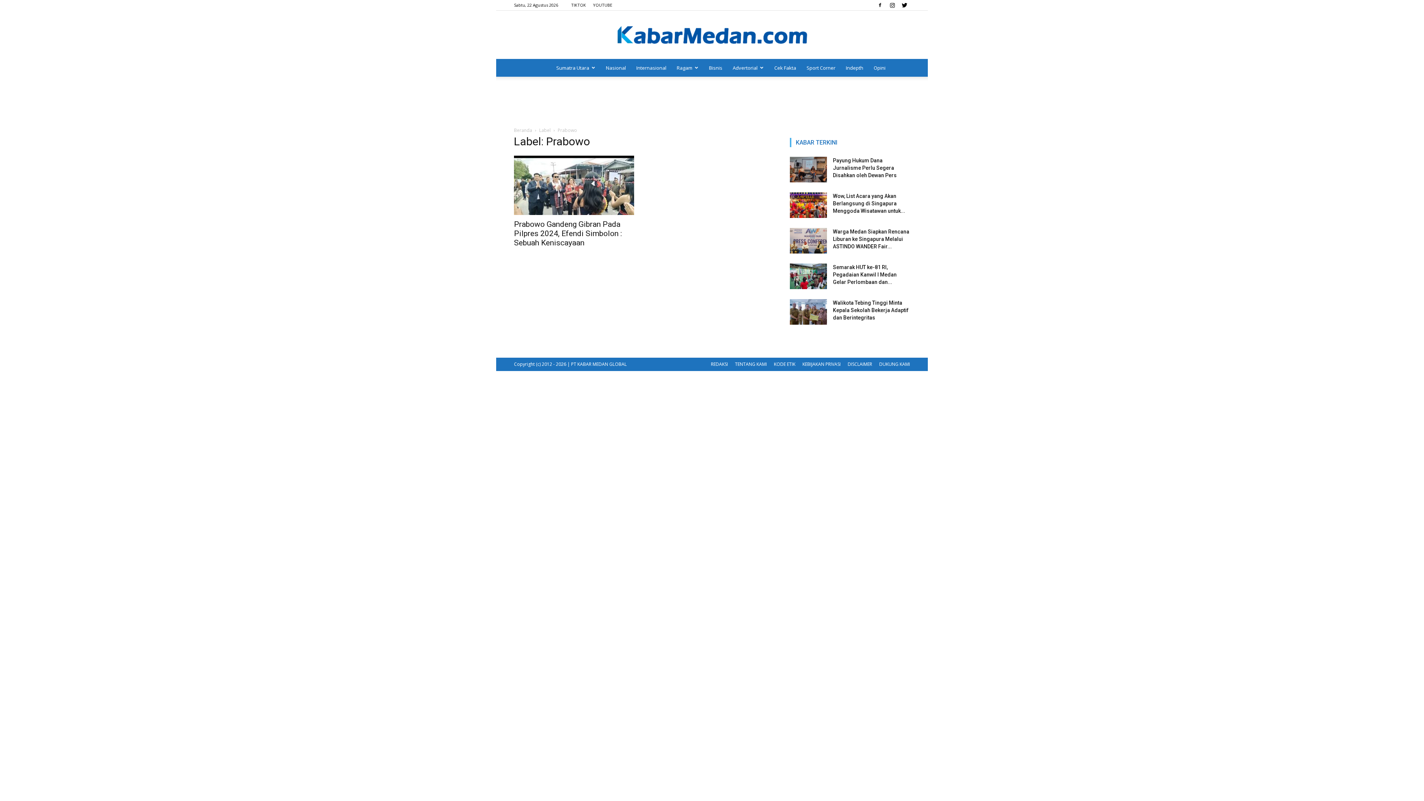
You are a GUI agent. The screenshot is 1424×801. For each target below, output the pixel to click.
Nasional (616, 67)
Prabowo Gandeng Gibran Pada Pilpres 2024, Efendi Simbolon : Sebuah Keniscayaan (568, 233)
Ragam (684, 67)
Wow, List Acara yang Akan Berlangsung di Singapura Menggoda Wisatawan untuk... (869, 203)
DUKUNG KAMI (894, 364)
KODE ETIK (784, 364)
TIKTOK (578, 5)
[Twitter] (904, 5)
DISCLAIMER (860, 364)
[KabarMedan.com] (712, 35)
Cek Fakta (785, 67)
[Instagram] (892, 5)
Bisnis (715, 67)
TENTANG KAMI (751, 364)
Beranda (523, 130)
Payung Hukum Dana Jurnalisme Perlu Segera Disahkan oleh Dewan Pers (865, 168)
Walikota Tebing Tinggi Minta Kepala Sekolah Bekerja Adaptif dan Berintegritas (871, 310)
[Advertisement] (712, 102)
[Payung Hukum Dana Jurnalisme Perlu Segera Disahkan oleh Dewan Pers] (808, 169)
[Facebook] (880, 5)
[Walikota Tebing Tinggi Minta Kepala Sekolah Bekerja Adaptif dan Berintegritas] (808, 312)
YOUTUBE (602, 5)
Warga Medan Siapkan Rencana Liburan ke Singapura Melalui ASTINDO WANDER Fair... (871, 239)
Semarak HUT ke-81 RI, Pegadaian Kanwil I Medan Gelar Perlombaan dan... (865, 274)
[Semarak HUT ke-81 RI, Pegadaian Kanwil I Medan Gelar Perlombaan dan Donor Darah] (808, 276)
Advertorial (745, 67)
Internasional (651, 67)
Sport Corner (821, 67)
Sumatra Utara (572, 67)
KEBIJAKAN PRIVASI (821, 364)
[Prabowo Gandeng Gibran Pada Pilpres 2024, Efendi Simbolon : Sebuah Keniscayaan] (574, 185)
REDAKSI (719, 364)
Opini (880, 67)
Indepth (854, 67)
